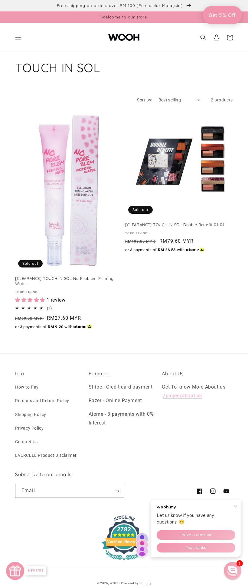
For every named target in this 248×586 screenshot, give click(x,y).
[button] (18, 37)
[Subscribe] (117, 491)
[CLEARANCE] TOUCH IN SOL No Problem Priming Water (64, 281)
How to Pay (27, 387)
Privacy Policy (29, 428)
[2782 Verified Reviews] (124, 561)
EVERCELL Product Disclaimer (46, 455)
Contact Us (26, 441)
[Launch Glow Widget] (15, 571)
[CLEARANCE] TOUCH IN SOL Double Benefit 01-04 (175, 224)
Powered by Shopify (136, 583)
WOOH (115, 583)
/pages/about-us (182, 396)
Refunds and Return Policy (42, 400)
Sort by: (144, 100)
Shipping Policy (30, 414)
